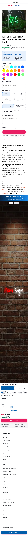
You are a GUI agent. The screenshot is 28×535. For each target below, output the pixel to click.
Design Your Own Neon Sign (9, 468)
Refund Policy (6, 453)
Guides (4, 484)
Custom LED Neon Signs (8, 471)
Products (5, 517)
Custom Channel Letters (8, 477)
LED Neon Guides (7, 499)
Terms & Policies (6, 456)
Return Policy (6, 450)
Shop (4, 520)
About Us (5, 437)
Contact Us (5, 443)
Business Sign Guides (8, 527)
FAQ (4, 496)
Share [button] (5, 140)
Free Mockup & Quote (14, 532)
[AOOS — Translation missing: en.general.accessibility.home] (14, 5)
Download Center (7, 505)
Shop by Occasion (7, 481)
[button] (2, 5)
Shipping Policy (6, 446)
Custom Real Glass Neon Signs (10, 474)
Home (4, 514)
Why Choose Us (6, 440)
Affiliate (4, 459)
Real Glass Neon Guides (8, 502)
